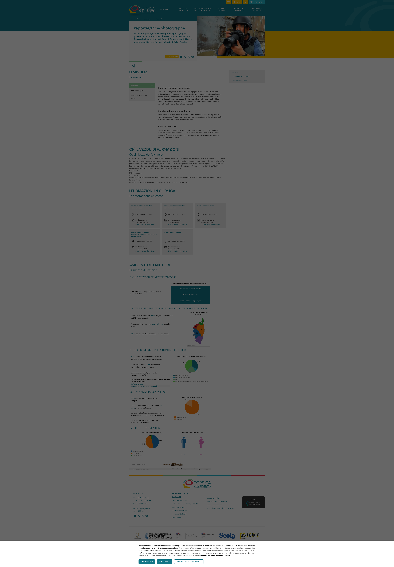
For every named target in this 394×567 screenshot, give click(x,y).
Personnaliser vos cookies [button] (187, 562)
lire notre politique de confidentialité (215, 555)
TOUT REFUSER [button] (164, 562)
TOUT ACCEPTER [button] (147, 562)
